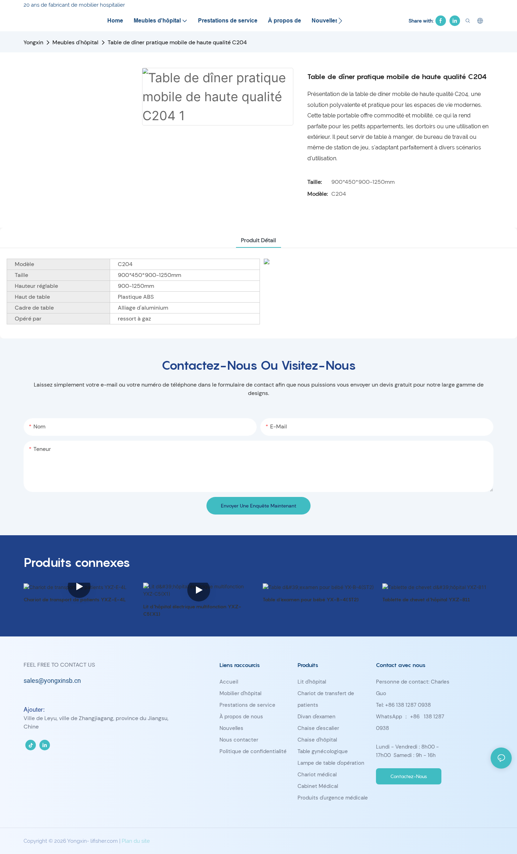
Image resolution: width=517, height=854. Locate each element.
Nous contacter (238, 739)
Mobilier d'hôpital (240, 693)
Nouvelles (231, 728)
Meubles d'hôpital (75, 42)
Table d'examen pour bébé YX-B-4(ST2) (311, 599)
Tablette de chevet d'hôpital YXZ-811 (426, 599)
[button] (340, 21)
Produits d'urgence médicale (333, 797)
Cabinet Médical (318, 786)
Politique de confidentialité (253, 751)
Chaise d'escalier (318, 728)
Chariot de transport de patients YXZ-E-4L (75, 599)
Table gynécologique (323, 751)
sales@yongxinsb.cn (52, 681)
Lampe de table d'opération (331, 762)
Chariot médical (317, 774)
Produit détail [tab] (258, 240)
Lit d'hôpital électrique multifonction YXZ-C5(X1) (192, 610)
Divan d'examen (317, 716)
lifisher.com (104, 841)
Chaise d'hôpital (317, 739)
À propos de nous (241, 716)
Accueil (228, 681)
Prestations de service (247, 705)
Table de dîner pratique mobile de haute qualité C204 (177, 42)
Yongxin (33, 42)
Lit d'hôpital (312, 681)
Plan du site (136, 841)
